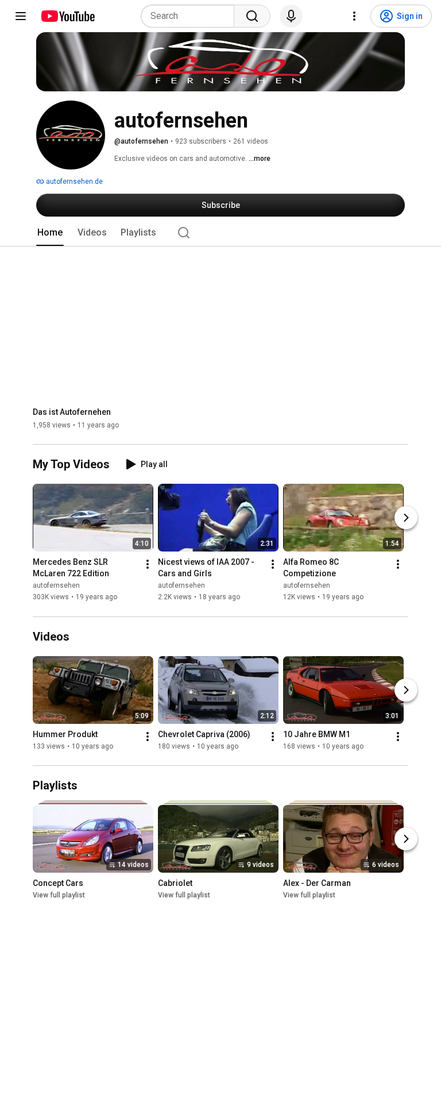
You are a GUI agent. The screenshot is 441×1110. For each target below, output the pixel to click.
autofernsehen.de (73, 182)
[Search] (252, 16)
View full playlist (59, 895)
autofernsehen (56, 586)
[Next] (405, 518)
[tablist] (220, 232)
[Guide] (21, 16)
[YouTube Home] (67, 16)
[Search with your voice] (291, 16)
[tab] (50, 232)
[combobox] (190, 16)
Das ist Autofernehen (72, 412)
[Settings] (354, 16)
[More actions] (147, 564)
